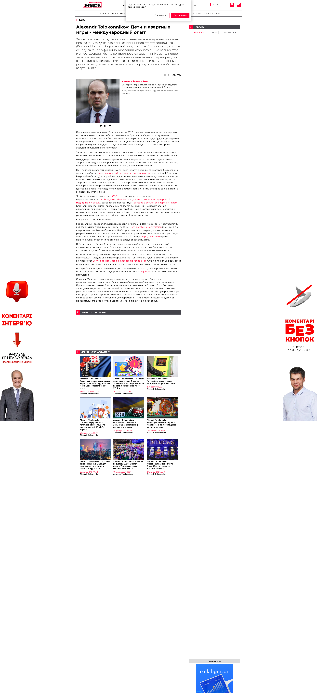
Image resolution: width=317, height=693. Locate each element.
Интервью (125, 14)
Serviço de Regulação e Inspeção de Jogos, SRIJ (119, 260)
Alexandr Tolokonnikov (135, 81)
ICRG (114, 196)
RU (213, 5)
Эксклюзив (230, 32)
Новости (104, 14)
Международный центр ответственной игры (124, 173)
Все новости (214, 661)
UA (218, 5)
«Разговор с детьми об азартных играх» (154, 202)
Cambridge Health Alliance (114, 199)
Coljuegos (145, 271)
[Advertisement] (128, 332)
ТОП (214, 32)
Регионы (196, 14)
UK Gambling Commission (147, 227)
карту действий (151, 236)
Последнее (198, 32)
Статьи (114, 14)
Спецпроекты (210, 14)
